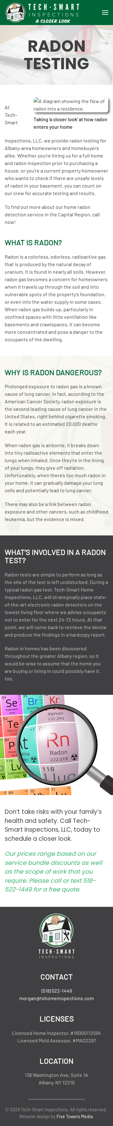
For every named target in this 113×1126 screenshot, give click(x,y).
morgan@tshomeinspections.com (56, 998)
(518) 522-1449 (56, 991)
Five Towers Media (74, 1116)
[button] (105, 12)
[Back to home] (42, 12)
